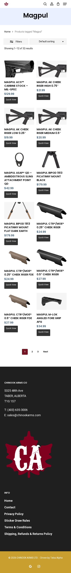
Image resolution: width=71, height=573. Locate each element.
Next (45, 351)
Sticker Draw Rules (17, 520)
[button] (65, 4)
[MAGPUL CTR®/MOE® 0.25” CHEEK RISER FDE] (19, 257)
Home (7, 31)
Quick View (11, 99)
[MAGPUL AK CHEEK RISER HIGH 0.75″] (52, 68)
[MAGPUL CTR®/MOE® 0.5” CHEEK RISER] (52, 257)
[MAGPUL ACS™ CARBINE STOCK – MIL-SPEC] (19, 68)
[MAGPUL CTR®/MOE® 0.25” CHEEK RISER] (52, 210)
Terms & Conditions (18, 527)
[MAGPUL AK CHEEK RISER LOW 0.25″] (19, 116)
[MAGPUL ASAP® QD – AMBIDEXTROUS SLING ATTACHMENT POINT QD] (19, 159)
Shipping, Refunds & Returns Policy (28, 534)
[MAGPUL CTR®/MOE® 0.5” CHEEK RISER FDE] (19, 301)
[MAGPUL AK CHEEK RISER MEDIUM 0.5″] (52, 116)
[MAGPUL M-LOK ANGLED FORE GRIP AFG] (52, 301)
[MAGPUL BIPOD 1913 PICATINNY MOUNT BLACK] (52, 159)
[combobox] (48, 41)
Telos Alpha (56, 557)
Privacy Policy (13, 514)
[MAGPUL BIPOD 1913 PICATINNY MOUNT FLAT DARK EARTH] (19, 210)
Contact (9, 507)
